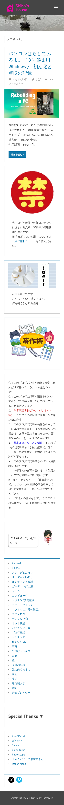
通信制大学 (18, 683)
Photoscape (18, 754)
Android (16, 563)
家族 (14, 655)
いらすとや (18, 736)
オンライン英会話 (22, 581)
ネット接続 (18, 623)
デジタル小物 (20, 618)
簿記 (14, 674)
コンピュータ (20, 595)
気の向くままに (21, 669)
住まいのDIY (19, 641)
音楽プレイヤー (21, 692)
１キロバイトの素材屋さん (27, 759)
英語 (14, 678)
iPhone (16, 567)
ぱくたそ (17, 740)
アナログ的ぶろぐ (22, 572)
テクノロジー (20, 614)
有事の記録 (18, 665)
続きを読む (16, 154)
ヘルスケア (18, 637)
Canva (15, 745)
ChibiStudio (18, 750)
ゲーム (16, 591)
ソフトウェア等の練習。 (26, 609)
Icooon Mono (19, 763)
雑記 (14, 688)
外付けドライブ (21, 651)
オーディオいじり (22, 577)
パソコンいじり (21, 628)
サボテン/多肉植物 (23, 600)
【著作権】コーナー (24, 241)
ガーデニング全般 (22, 586)
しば (38, 79)
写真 (14, 646)
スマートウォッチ (22, 604)
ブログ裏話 (18, 632)
